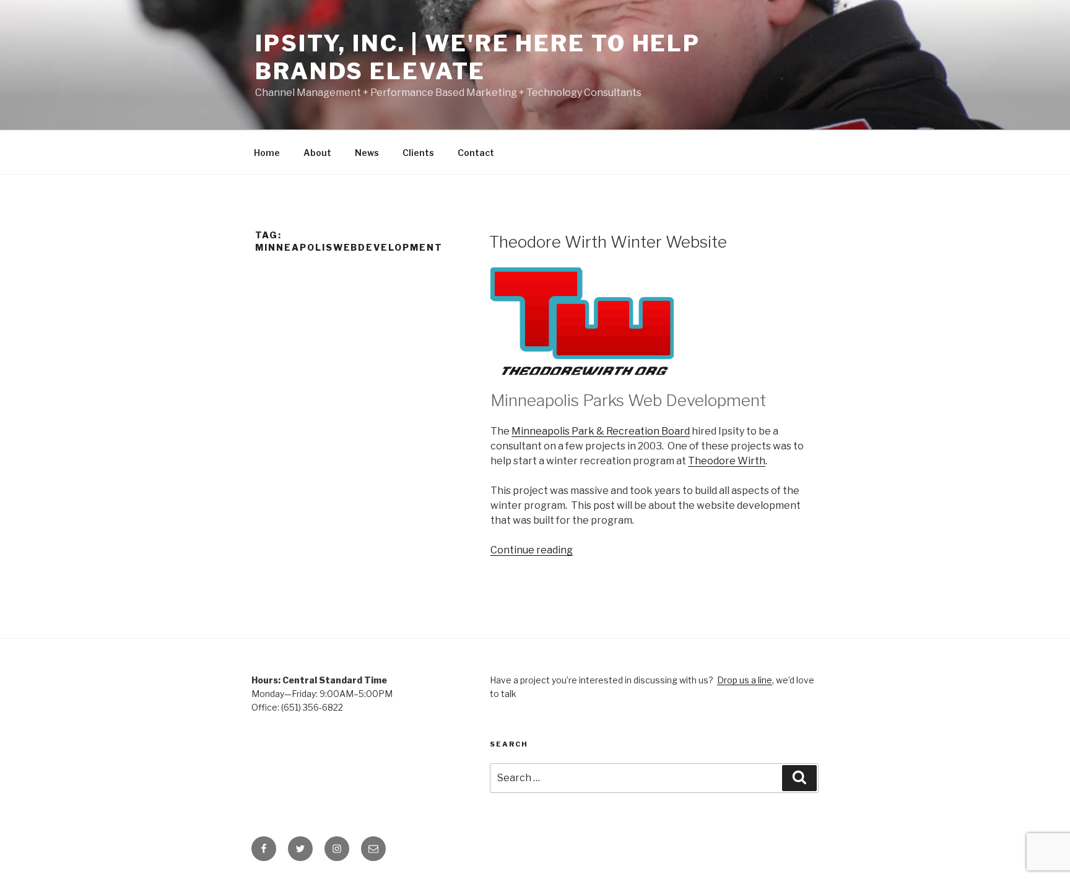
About (317, 152)
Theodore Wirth (726, 461)
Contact (476, 152)
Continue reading (531, 550)
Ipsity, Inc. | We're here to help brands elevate (477, 57)
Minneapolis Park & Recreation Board (600, 431)
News (367, 152)
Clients (418, 152)
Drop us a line (744, 680)
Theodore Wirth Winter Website (608, 241)
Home (267, 152)
